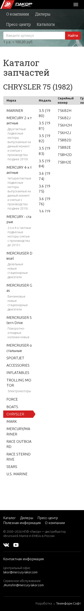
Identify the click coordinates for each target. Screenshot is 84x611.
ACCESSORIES (18, 365)
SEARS (11, 466)
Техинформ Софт (68, 603)
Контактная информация (23, 559)
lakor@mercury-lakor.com (20, 572)
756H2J (64, 133)
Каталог (9, 518)
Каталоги (46, 24)
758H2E (64, 162)
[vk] (6, 544)
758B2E (64, 147)
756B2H (65, 110)
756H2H (65, 125)
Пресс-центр (18, 24)
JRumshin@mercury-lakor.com (23, 585)
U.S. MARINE (17, 474)
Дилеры (42, 14)
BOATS (12, 407)
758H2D (65, 155)
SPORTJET (15, 358)
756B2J (64, 118)
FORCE (12, 399)
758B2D (64, 140)
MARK (11, 421)
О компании (17, 14)
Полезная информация (22, 523)
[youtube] (16, 544)
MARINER (14, 110)
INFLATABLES (17, 372)
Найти (73, 35)
